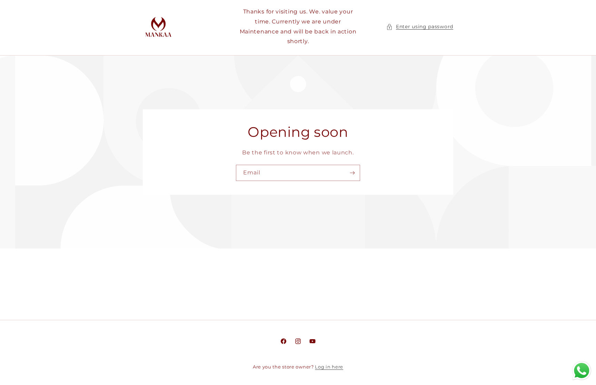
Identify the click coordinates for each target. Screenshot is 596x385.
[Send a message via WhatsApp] (582, 371)
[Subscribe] (352, 173)
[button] (419, 26)
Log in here (329, 366)
